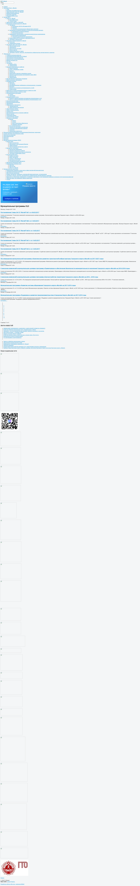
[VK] (10, 390)
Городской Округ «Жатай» (10, 8)
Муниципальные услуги (12, 97)
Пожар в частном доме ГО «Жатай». (13, 333)
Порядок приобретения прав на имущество (20, 152)
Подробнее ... (4, 216)
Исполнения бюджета (17, 32)
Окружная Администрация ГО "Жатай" (16, 40)
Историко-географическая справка (15, 10)
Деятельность (12, 47)
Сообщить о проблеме (11, 198)
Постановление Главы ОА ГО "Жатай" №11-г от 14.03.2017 (20, 240)
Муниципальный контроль (13, 102)
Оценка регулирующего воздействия (18, 127)
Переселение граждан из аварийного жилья (20, 73)
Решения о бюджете (17, 124)
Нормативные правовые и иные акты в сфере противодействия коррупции (25, 170)
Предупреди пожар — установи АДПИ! (13, 332)
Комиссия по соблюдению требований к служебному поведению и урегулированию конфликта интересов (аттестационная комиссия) (39, 176)
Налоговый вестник (8, 136)
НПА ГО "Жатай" (13, 167)
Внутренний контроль (14, 125)
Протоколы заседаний (14, 159)
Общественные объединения (16, 107)
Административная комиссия (13, 55)
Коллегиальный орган (11, 154)
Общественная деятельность (13, 104)
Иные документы (13, 157)
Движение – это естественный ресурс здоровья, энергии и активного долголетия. (24, 331)
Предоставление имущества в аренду (18, 146)
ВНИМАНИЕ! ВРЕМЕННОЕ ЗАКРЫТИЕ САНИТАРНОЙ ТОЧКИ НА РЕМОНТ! (24, 328)
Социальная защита (11, 115)
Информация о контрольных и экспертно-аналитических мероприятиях (27, 34)
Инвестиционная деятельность (14, 80)
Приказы (14, 27)
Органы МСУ (7, 17)
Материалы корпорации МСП (13, 162)
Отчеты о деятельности (15, 158)
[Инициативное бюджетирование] (11, 601)
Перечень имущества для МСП (17, 150)
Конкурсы (6, 137)
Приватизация (12, 77)
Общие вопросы (13, 145)
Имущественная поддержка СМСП (12, 140)
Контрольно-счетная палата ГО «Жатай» (16, 23)
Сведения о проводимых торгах (17, 153)
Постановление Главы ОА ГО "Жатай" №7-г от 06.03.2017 (20, 212)
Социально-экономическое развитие (18, 128)
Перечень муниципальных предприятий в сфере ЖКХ (22, 74)
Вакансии (11, 82)
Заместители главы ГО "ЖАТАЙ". (15, 22)
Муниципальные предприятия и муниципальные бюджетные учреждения (22, 132)
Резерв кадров (12, 89)
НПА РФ (11, 165)
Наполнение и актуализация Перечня (18, 144)
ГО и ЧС (8, 61)
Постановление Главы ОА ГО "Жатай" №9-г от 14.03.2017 (20, 221)
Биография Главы (13, 19)
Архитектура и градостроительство (15, 59)
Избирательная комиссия (12, 13)
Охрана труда (9, 111)
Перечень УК (12, 76)
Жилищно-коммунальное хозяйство (15, 66)
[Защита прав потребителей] (11, 578)
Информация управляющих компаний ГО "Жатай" (16, 344)
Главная (5, 6)
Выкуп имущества (14, 142)
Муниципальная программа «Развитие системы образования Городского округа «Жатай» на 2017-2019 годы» (38, 285)
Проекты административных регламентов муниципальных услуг (25, 98)
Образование (9, 103)
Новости (11, 70)
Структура (12, 42)
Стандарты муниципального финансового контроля (25, 29)
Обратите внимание (8, 345)
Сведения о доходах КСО (15, 39)
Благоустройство (13, 68)
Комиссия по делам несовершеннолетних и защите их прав (21, 90)
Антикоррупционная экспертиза (14, 171)
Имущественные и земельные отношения (16, 78)
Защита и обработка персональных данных (14, 341)
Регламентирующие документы (17, 161)
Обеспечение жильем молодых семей (13, 342)
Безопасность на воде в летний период (13, 336)
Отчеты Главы (12, 21)
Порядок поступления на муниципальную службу (21, 87)
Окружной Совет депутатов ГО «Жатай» (16, 44)
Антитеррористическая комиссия (14, 57)
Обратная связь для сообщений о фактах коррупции (19, 178)
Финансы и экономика (12, 118)
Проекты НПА (13, 64)
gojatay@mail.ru (11, 881)
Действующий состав (14, 46)
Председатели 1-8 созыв (15, 48)
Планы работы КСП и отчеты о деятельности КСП (22, 38)
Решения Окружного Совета (16, 51)
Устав (7, 9)
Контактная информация (15, 149)
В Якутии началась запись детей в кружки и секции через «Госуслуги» (21, 335)
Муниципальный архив (12, 101)
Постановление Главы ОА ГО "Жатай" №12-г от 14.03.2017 (20, 249)
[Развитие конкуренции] (11, 670)
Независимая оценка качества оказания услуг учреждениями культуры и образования (25, 346)
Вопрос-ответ (9, 141)
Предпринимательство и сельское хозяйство (17, 112)
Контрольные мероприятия (19, 35)
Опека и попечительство (12, 110)
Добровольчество (13, 106)
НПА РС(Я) (12, 166)
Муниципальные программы (13, 93)
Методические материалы (12, 173)
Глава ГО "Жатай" (11, 18)
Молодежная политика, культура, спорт (16, 91)
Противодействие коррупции (11, 169)
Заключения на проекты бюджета (20, 31)
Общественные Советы (12, 108)
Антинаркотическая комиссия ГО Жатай (16, 56)
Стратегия (11, 129)
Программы (12, 95)
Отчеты (11, 94)
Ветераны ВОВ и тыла (12, 15)
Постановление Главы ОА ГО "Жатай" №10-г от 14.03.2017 (20, 230)
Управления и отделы (14, 43)
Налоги (14, 120)
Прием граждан (13, 49)
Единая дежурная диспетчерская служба (14, 133)
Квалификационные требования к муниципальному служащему (25, 85)
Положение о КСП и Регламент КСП (21, 26)
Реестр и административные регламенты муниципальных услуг (25, 99)
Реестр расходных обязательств (20, 123)
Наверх (2, 878)
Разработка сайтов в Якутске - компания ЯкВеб (12, 884)
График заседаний (13, 156)
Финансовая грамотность (15, 131)
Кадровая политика (11, 81)
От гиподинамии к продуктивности (12, 337)
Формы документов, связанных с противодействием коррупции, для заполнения (26, 174)
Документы (12, 25)
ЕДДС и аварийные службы (16, 69)
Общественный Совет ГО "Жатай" (15, 12)
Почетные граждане (11, 14)
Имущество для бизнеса (12, 148)
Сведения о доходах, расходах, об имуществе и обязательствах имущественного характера (31, 52)
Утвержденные (13, 65)
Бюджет (11, 119)
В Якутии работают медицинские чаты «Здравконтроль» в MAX (20, 329)
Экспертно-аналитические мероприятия (22, 36)
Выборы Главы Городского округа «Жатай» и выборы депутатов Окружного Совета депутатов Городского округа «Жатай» (34, 348)
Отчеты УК (12, 72)
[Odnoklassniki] (10, 410)
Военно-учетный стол (11, 60)
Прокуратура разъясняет (10, 135)
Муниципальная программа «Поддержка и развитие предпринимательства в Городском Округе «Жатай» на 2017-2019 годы (43, 295)
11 (4, 317)
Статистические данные (12, 116)
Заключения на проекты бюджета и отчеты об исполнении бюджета (26, 30)
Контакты (11, 86)
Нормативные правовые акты (13, 163)
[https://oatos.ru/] (13, 761)
